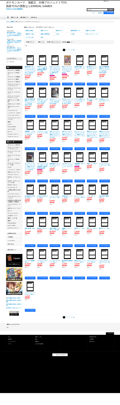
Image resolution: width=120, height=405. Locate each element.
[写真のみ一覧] (69, 42)
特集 (36, 339)
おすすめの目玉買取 (39, 343)
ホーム (9, 336)
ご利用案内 (10, 237)
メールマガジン (11, 240)
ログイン (93, 12)
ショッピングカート (12, 341)
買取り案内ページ (12, 249)
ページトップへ (111, 333)
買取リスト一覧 (38, 336)
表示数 (28, 42)
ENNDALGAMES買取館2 (14, 9)
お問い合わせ (11, 244)
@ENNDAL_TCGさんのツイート (14, 308)
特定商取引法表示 (12, 233)
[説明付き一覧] (72, 42)
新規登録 (100, 12)
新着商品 (37, 341)
